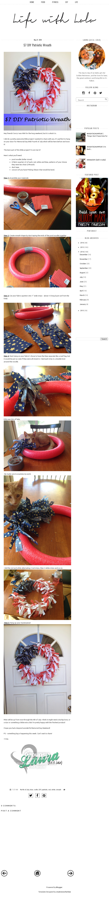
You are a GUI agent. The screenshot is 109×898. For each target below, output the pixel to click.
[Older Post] (70, 876)
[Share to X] (31, 795)
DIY (66, 2)
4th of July (25, 789)
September (84, 268)
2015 (82, 247)
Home (32, 2)
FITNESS (55, 2)
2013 (82, 310)
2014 (82, 252)
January (83, 304)
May (81, 286)
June (81, 282)
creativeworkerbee (63, 892)
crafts (36, 789)
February (83, 300)
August (82, 273)
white (53, 789)
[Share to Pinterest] (44, 795)
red (49, 789)
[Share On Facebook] (37, 795)
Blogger (59, 887)
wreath (58, 789)
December (84, 254)
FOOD (43, 2)
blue (31, 789)
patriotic (45, 789)
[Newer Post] (4, 876)
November (84, 259)
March (82, 295)
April (81, 291)
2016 (82, 243)
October (83, 263)
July (81, 277)
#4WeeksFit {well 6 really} (96, 160)
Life (76, 2)
